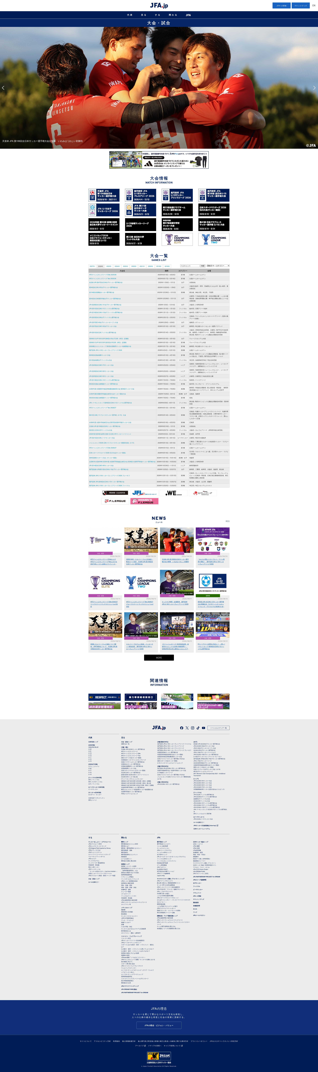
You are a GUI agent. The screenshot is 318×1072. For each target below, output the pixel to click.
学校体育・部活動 (93, 865)
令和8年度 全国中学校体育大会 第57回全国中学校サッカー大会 (110, 422)
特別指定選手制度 (162, 863)
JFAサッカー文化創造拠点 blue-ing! (205, 825)
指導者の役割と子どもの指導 (130, 953)
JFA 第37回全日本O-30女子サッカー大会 (103, 326)
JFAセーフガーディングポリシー (131, 942)
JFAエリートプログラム (164, 850)
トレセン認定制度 (162, 846)
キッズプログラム (93, 861)
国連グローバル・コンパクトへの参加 (168, 910)
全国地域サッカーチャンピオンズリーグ (133, 760)
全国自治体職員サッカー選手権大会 (132, 766)
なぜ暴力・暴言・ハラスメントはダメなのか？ (135, 951)
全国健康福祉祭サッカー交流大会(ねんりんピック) (209, 789)
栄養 (122, 924)
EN (313, 5)
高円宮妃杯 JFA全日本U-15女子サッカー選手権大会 (209, 759)
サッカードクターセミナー (129, 916)
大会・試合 (159, 23)
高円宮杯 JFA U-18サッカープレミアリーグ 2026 (105, 350)
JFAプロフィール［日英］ (201, 873)
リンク (195, 912)
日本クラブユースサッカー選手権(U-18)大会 (171, 759)
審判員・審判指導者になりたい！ (131, 848)
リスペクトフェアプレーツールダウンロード (135, 978)
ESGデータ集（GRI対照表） (202, 859)
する (158, 15)
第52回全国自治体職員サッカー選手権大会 (103, 384)
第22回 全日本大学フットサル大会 (100, 430)
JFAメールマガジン (199, 915)
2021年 (142, 266)
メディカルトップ (126, 907)
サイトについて (86, 1041)
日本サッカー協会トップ (200, 842)
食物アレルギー (126, 922)
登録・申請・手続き (199, 854)
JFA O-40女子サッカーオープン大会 (205, 748)
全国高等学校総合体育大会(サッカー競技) (170, 754)
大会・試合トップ (126, 742)
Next (315, 88)
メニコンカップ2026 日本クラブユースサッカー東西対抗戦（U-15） (112, 443)
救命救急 (124, 914)
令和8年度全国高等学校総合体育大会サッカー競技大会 (107, 394)
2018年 (167, 266)
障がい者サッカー (93, 867)
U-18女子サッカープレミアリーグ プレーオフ (207, 757)
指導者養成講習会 (126, 875)
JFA (158, 837)
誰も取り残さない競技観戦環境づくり (168, 883)
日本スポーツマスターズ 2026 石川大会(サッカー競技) (107, 453)
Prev (4, 88)
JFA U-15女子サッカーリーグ (203, 761)
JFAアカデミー (161, 867)
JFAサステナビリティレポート (166, 908)
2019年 (158, 266)
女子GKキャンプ (162, 854)
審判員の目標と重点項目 (128, 861)
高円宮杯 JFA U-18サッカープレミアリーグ (170, 746)
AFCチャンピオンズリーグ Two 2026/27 (102, 408)
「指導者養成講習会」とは (129, 870)
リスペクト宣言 (126, 938)
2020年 (150, 266)
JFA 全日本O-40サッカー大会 (203, 781)
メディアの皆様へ (154, 1045)
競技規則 (124, 857)
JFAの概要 (196, 846)
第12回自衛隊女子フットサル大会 (100, 360)
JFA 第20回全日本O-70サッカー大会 (101, 365)
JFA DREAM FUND (199, 871)
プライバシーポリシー (199, 1041)
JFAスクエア (92, 859)
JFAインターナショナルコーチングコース (134, 902)
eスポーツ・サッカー (94, 794)
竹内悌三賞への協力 (163, 893)
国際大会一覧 (125, 744)
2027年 (92, 266)
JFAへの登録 (282, 5)
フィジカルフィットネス (128, 896)
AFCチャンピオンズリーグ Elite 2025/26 (102, 275)
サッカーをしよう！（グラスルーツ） (100, 842)
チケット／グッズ (198, 899)
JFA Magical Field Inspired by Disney (99, 848)
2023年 (125, 266)
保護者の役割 (125, 955)
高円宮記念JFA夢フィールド (165, 871)
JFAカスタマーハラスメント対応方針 (224, 1041)
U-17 (89, 757)
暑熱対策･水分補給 (127, 912)
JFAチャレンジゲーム (95, 852)
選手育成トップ (162, 842)
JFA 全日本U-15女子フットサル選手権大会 (207, 807)
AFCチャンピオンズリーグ (129, 751)
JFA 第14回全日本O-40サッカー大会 (101, 465)
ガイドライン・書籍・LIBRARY (131, 933)
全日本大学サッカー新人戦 (129, 777)
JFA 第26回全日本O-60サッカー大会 (101, 371)
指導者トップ (125, 864)
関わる (173, 15)
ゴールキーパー (126, 894)
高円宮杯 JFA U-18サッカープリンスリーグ (170, 748)
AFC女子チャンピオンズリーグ (203, 771)
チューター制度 (126, 892)
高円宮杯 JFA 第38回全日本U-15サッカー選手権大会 (106, 482)
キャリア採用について (172, 1045)
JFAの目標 (196, 848)
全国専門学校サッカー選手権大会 (131, 792)
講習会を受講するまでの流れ (130, 872)
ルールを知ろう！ (199, 822)
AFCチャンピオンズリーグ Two (130, 756)
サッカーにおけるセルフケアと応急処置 (133, 929)
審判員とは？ (125, 846)
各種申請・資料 (126, 889)
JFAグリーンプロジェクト (165, 881)
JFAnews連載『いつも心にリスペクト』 (133, 957)
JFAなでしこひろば (94, 850)
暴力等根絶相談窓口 (127, 981)
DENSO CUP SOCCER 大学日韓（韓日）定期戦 (136, 781)
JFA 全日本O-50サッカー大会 (203, 783)
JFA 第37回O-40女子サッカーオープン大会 (103, 322)
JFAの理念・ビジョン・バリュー (159, 1025)
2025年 (108, 266)
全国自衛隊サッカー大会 (128, 768)
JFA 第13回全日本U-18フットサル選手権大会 (104, 380)
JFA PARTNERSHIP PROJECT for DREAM (134, 992)
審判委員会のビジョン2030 (129, 844)
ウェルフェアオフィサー (128, 968)
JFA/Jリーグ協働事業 (163, 873)
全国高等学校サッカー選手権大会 (167, 752)
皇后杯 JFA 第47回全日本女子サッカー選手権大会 (105, 282)
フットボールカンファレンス (130, 879)
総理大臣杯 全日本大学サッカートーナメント (135, 775)
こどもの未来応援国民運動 (165, 896)
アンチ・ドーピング (127, 920)
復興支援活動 (161, 904)
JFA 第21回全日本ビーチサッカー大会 (102, 438)
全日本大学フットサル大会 (202, 801)
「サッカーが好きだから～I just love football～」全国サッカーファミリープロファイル (103, 872)
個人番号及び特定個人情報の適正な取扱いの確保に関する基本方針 (163, 1041)
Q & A (195, 909)
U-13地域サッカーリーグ (165, 772)
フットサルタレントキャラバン (166, 861)
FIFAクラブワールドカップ (129, 794)
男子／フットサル (93, 780)
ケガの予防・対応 (126, 927)
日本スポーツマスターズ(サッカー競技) (133, 770)
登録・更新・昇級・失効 (128, 887)
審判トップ (124, 842)
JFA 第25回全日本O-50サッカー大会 (101, 376)
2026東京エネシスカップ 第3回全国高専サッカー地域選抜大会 (110, 346)
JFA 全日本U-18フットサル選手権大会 (205, 803)
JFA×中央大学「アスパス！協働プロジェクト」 (171, 889)
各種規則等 (196, 906)
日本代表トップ (93, 742)
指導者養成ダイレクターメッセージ (132, 868)
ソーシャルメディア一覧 (218, 728)
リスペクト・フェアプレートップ (131, 936)
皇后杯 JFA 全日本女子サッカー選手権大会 (207, 744)
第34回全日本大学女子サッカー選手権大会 (103, 287)
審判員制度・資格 (126, 850)
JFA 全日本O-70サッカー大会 (203, 787)
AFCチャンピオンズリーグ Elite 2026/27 (102, 448)
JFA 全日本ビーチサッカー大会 (203, 819)
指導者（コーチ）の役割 (128, 866)
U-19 (89, 753)
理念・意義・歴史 (126, 885)
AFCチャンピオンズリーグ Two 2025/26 (102, 278)
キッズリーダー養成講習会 (96, 863)
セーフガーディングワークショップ (132, 974)
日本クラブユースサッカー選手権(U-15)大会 (171, 775)
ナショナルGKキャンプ (164, 852)
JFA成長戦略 (197, 850)
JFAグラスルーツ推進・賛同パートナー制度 (101, 875)
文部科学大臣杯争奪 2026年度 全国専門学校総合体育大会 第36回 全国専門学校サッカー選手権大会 (122, 461)
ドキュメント (197, 893)
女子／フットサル (93, 784)
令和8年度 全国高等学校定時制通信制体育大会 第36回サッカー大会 (111, 389)
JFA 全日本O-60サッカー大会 (203, 785)
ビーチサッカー (93, 789)
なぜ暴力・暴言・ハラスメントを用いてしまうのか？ (137, 949)
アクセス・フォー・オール (201, 867)
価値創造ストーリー (199, 861)
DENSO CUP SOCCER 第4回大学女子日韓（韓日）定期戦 (109, 338)
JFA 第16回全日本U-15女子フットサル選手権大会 (105, 312)
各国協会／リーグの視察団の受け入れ (168, 928)
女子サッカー (197, 883)
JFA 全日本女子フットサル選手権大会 (205, 797)
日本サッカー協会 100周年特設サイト (204, 865)
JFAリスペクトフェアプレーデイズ (132, 966)
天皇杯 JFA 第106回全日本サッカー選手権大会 (104, 426)
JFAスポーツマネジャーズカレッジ (168, 898)
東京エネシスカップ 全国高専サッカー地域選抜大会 (137, 789)
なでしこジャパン (93, 766)
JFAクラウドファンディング (130, 986)
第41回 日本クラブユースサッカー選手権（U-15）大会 (107, 415)
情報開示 (196, 857)
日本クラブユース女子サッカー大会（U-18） (207, 769)
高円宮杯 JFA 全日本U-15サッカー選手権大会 (171, 768)
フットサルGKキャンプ (164, 859)
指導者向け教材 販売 (127, 883)
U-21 (89, 751)
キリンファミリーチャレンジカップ (99, 854)
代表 (130, 15)
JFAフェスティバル (94, 869)
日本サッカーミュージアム (202, 829)
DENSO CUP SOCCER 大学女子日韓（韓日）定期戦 (137, 785)
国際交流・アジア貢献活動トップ (167, 916)
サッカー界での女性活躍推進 (166, 885)
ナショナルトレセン (163, 848)
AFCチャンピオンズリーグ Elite (130, 753)
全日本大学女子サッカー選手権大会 (204, 750)
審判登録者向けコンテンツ (129, 854)
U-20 (89, 768)
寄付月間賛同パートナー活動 (166, 912)
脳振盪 (123, 910)
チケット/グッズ (301, 5)
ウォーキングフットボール (96, 856)
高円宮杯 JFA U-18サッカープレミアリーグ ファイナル (174, 744)
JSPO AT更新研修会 (127, 918)
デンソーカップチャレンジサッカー (132, 779)
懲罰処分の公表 (126, 983)
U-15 (89, 761)
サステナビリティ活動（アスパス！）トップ (170, 879)
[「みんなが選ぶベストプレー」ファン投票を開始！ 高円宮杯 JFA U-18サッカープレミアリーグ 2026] (159, 28)
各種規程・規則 (198, 852)
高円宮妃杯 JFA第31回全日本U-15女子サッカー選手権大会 (108, 469)
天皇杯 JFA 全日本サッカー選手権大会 (133, 749)
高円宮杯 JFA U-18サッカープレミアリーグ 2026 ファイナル (109, 485)
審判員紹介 (124, 852)
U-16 (89, 759)
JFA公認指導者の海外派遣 (129, 900)
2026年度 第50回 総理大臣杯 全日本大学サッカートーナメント (110, 434)
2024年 (117, 266)
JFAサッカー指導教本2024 (129, 881)
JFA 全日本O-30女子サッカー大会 (204, 746)
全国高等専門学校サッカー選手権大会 (132, 787)
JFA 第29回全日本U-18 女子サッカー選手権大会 (105, 305)
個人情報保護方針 (129, 1041)
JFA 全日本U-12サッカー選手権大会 (168, 784)
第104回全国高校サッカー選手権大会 (101, 292)
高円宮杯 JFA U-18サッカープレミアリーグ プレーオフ (174, 750)
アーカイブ (139, 1045)
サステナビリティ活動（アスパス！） (204, 863)
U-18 (89, 755)
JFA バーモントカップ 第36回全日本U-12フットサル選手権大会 (110, 403)
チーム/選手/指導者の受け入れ (166, 926)
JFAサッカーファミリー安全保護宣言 (168, 887)
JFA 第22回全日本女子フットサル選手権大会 (104, 317)
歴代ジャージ (92, 800)
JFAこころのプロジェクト (165, 891)
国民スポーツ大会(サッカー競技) (131, 758)
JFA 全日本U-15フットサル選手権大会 (205, 805)
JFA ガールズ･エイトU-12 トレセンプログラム (171, 857)
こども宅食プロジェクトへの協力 (167, 906)
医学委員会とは (126, 931)
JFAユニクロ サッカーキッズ (97, 846)
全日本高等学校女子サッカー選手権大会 (206, 763)
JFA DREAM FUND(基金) (129, 989)
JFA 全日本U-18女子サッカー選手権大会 (206, 754)
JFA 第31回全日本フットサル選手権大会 (102, 332)
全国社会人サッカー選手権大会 (130, 764)
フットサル (196, 886)
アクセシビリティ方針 (102, 1041)
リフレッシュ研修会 (127, 877)
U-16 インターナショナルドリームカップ (170, 763)
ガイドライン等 (126, 904)
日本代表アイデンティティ (96, 798)
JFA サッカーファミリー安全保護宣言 (132, 940)
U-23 (89, 749)
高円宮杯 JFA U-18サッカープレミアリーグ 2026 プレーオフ (109, 475)
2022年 (133, 266)
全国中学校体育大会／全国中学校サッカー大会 (171, 770)
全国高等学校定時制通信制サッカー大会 (169, 757)
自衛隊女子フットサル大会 (202, 799)
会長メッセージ (198, 844)
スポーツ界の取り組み (128, 964)
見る (144, 15)
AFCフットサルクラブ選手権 (202, 814)
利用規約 (116, 1041)
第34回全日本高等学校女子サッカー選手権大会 (105, 298)
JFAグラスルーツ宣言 (95, 844)
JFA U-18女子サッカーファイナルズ (205, 752)
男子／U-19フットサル (95, 782)
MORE (159, 658)
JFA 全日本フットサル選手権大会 (204, 794)
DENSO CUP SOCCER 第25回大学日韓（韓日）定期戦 (107, 342)
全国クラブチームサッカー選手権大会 (132, 762)
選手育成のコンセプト (164, 844)
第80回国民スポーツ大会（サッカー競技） (103, 458)
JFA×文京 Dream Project (200, 869)
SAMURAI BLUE (93, 747)
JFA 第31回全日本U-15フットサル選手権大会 (104, 308)
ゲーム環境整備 (162, 865)
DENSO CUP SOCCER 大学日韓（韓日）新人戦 (136, 783)
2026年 (100, 266)
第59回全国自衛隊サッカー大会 (99, 355)
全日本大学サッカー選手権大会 (130, 772)
